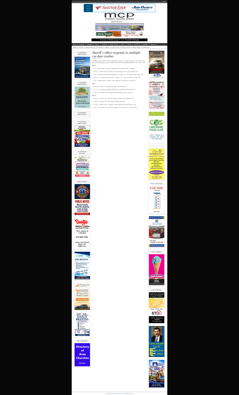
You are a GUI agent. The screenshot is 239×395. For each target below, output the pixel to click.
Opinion (107, 47)
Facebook (81, 44)
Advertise (145, 44)
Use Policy (137, 44)
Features (100, 47)
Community (145, 47)
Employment (136, 47)
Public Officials (90, 47)
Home (74, 44)
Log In (163, 1)
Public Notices (126, 47)
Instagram (89, 44)
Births (75, 47)
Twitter (97, 44)
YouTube (104, 44)
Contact (129, 44)
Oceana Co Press (114, 44)
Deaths (81, 47)
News (122, 44)
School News (115, 47)
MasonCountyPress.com (119, 393)
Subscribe (153, 44)
